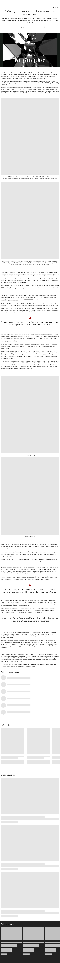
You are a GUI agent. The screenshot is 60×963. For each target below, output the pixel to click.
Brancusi (21, 282)
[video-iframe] (30, 50)
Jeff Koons (21, 73)
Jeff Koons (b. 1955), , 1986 (9, 176)
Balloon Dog (46, 610)
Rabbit (27, 73)
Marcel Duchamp (29, 299)
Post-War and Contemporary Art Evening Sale (42, 178)
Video (42, 27)
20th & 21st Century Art (33, 27)
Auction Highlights (20, 27)
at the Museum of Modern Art (47, 280)
